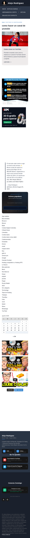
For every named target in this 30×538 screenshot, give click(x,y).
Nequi (3, 274)
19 (11, 328)
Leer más (7, 62)
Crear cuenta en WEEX (15, 207)
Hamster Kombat (6, 260)
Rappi (3, 281)
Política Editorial (6, 534)
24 (3, 330)
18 (7, 328)
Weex (3, 306)
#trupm (14, 179)
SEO (3, 285)
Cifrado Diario (6, 230)
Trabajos (4, 295)
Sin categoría (5, 288)
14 (18, 325)
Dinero (4, 244)
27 (15, 330)
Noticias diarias (12, 9)
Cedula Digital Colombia (9, 228)
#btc (11, 179)
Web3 (3, 304)
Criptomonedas (6, 239)
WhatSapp (5, 308)
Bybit (3, 225)
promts (4, 278)
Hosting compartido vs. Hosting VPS (12, 262)
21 (18, 328)
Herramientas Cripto (9, 12)
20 (15, 328)
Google (4, 258)
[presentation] (15, 39)
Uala (3, 299)
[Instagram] (7, 499)
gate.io (4, 253)
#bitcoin (19, 179)
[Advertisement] (15, 145)
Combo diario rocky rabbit (9, 237)
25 (7, 330)
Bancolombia (5, 218)
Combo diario (6, 234)
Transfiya (4, 297)
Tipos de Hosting (7, 292)
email (3, 246)
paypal (4, 276)
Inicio (4, 9)
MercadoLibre (6, 267)
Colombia (4, 232)
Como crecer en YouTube (12, 49)
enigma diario (6, 248)
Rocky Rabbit (6, 283)
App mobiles (5, 216)
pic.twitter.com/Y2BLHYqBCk (15, 181)
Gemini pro (5, 255)
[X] (3, 499)
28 (18, 330)
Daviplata (4, 241)
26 (11, 330)
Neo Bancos (5, 271)
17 (3, 328)
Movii (3, 269)
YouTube (4, 311)
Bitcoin (23, 12)
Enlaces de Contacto (9, 15)
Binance (4, 221)
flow (3, 251)
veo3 (3, 301)
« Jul (14, 336)
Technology (5, 290)
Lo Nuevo (4, 264)
